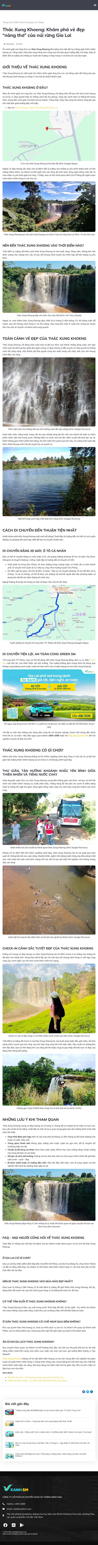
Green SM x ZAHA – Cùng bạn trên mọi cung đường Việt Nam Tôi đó (43, 1421)
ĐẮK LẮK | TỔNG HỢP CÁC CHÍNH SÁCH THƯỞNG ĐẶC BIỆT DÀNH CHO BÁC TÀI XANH (53, 1432)
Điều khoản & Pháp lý (10, 1534)
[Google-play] (22, 1525)
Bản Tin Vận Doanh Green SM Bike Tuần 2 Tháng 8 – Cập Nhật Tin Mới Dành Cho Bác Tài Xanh (52, 1444)
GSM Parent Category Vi (25, 22)
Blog (41, 22)
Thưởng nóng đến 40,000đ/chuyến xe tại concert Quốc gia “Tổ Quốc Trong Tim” (48, 1410)
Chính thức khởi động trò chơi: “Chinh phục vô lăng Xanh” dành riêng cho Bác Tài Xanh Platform (50, 1455)
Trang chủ (7, 22)
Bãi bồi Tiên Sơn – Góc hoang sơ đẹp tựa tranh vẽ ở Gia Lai (35, 1377)
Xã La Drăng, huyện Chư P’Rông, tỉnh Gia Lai (36, 107)
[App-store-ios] (14, 1525)
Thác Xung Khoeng (12, 1358)
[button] (95, 5)
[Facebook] (5, 1525)
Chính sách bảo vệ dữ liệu (29, 1534)
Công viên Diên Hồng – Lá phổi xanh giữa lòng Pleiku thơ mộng (37, 1380)
